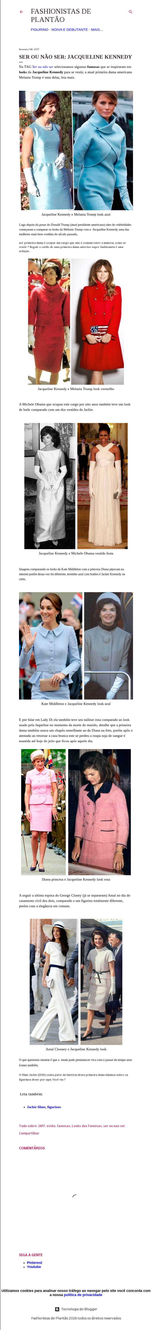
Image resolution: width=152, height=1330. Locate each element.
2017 (41, 1126)
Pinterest (34, 1263)
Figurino (39, 30)
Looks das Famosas (87, 1126)
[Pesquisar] (130, 11)
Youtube (34, 1267)
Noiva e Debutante (69, 30)
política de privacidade (83, 1295)
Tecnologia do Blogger (79, 1309)
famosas (63, 1126)
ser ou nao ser (114, 1126)
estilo (51, 1126)
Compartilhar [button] (29, 1133)
